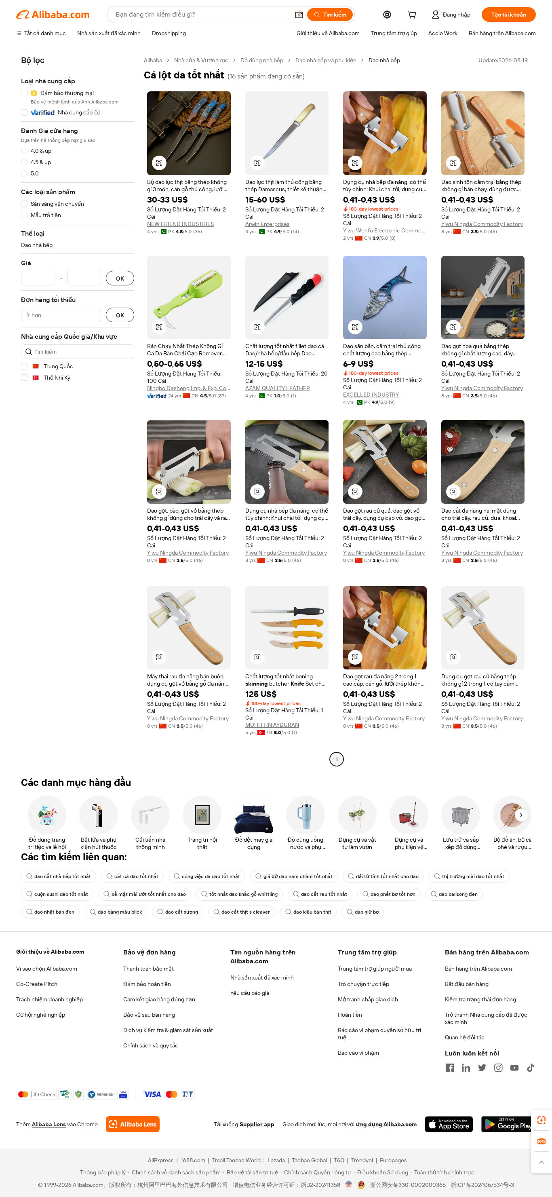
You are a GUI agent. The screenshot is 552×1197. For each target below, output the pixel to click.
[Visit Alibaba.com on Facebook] (450, 1067)
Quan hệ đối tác (465, 1037)
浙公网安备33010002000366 (408, 1185)
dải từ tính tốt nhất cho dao (387, 876)
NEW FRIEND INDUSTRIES (180, 224)
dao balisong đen (458, 894)
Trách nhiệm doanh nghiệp (49, 999)
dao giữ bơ (367, 912)
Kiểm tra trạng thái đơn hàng (480, 999)
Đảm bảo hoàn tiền (147, 984)
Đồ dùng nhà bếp (261, 60)
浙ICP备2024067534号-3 (482, 1185)
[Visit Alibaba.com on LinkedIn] (466, 1067)
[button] (299, 14)
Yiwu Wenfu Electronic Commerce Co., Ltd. (385, 230)
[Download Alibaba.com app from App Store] (449, 1124)
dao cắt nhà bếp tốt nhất (62, 876)
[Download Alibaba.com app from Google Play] (508, 1124)
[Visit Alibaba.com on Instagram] (498, 1067)
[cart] (413, 16)
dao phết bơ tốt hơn (393, 894)
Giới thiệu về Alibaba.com (50, 951)
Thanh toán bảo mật (148, 968)
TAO (339, 1160)
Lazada (276, 1160)
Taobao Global (309, 1160)
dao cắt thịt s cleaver (245, 912)
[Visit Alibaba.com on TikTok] (530, 1067)
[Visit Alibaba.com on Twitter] (482, 1067)
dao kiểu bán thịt (312, 912)
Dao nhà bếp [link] (384, 60)
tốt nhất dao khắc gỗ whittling (243, 894)
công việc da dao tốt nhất (211, 876)
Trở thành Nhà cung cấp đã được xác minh (486, 1018)
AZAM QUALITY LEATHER (277, 388)
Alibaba (153, 60)
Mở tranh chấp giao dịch (368, 999)
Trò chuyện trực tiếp (363, 984)
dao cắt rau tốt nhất (324, 894)
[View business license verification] (349, 1185)
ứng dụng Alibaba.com (386, 1124)
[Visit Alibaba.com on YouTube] (514, 1067)
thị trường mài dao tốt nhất (473, 876)
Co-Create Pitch (36, 984)
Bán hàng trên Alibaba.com (478, 968)
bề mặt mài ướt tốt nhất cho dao (149, 894)
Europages (393, 1160)
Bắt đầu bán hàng (467, 984)
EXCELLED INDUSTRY (371, 394)
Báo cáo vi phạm (358, 1052)
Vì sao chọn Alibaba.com (46, 968)
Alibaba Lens (49, 1124)
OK (120, 278)
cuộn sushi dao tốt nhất (61, 894)
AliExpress (161, 1160)
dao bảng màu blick (120, 912)
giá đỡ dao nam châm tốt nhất (298, 876)
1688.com (193, 1160)
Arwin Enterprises (267, 224)
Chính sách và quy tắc (150, 1045)
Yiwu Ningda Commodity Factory (482, 224)
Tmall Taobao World (236, 1160)
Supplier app (257, 1124)
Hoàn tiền (350, 1014)
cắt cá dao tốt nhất (136, 876)
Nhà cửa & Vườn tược (201, 60)
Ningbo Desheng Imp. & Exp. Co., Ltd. (189, 388)
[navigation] (77, 411)
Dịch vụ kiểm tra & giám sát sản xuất (168, 1030)
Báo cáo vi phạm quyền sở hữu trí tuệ (379, 1034)
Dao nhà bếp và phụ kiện (325, 60)
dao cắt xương (181, 912)
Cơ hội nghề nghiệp (40, 1014)
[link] (541, 1120)
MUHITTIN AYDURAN (272, 725)
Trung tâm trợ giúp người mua (375, 968)
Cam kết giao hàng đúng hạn (159, 999)
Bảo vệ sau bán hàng (149, 1014)
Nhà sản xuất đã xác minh (262, 977)
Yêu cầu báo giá (249, 993)
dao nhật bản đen (54, 912)
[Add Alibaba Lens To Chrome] (133, 1124)
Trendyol (362, 1160)
